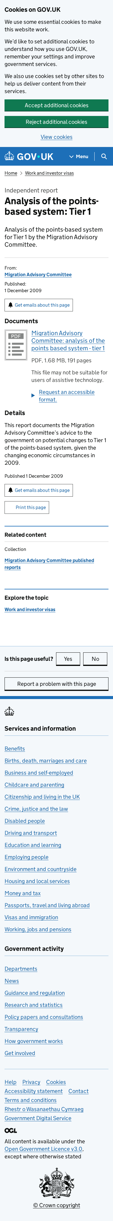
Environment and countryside (41, 869)
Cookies (56, 1082)
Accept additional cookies (57, 105)
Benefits (15, 748)
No (99, 658)
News (12, 980)
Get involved (20, 1053)
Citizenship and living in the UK (42, 796)
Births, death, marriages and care (46, 760)
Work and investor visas (49, 173)
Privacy (31, 1082)
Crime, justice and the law (36, 808)
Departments (21, 968)
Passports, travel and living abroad (47, 905)
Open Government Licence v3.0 (43, 1148)
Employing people (27, 857)
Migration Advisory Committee (38, 274)
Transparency (21, 1029)
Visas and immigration (31, 917)
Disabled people (25, 820)
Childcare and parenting (34, 784)
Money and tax (23, 893)
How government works (34, 1041)
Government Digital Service (38, 1118)
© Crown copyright (56, 1205)
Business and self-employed (39, 772)
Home (11, 173)
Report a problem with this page (56, 683)
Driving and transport (31, 832)
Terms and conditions (31, 1100)
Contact (78, 1091)
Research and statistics (34, 1004)
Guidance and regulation (35, 992)
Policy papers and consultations (44, 1016)
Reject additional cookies (56, 121)
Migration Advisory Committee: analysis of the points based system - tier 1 (68, 340)
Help (11, 1082)
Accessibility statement (34, 1091)
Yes (72, 658)
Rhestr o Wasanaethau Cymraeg (44, 1109)
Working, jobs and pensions (38, 929)
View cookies (57, 137)
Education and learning (33, 845)
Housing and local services (37, 881)
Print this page (31, 507)
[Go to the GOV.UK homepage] (29, 156)
